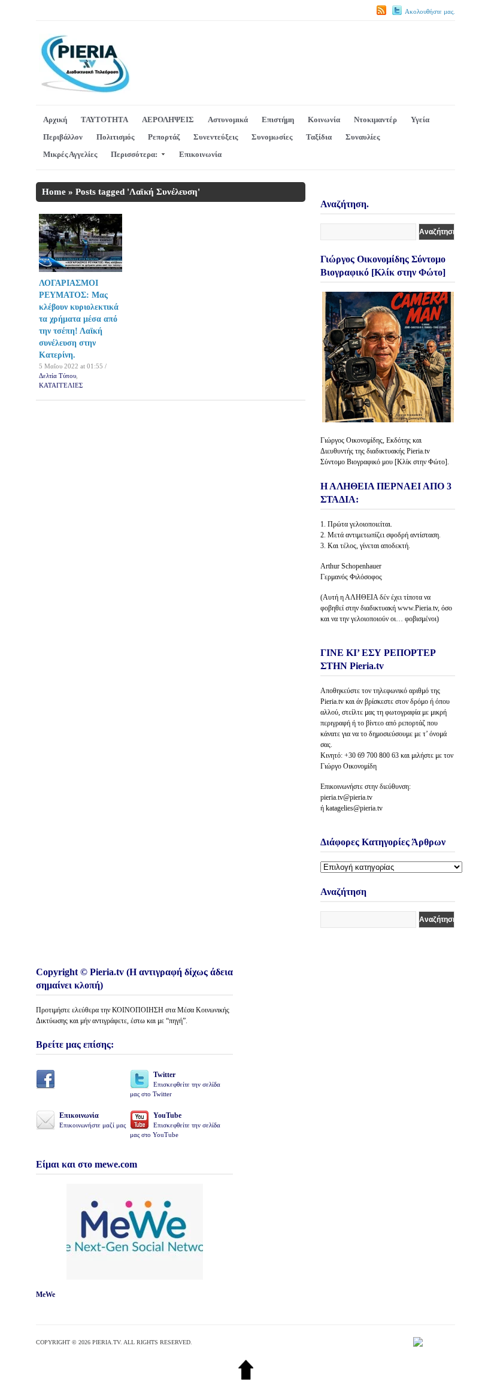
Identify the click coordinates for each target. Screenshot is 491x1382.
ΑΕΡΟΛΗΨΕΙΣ (168, 119)
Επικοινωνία (200, 154)
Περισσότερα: (134, 154)
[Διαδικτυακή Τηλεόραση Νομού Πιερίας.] (85, 90)
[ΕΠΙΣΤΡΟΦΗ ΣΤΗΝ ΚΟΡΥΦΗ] (245, 1376)
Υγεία (420, 119)
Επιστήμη (278, 119)
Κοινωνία (324, 119)
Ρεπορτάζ (164, 136)
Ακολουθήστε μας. (430, 11)
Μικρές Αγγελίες (70, 154)
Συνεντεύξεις (215, 136)
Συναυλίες (362, 136)
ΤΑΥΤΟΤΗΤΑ (104, 119)
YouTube (175, 1124)
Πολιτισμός (115, 136)
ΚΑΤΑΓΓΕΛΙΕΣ (61, 385)
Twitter (175, 1083)
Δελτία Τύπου (57, 375)
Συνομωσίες (271, 136)
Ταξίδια (319, 136)
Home (54, 191)
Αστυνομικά (228, 119)
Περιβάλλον (63, 136)
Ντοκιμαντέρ (375, 119)
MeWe (45, 1294)
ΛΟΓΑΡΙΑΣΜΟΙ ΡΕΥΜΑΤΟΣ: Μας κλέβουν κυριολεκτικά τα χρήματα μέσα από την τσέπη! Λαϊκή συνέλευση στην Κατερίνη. (79, 319)
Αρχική (55, 119)
